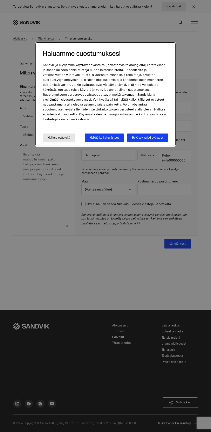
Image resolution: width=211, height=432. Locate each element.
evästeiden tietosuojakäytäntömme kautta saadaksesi (125, 114)
